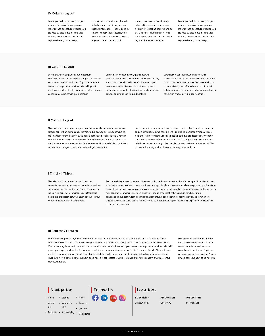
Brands (65, 298)
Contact (83, 308)
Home (51, 298)
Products (52, 312)
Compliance (84, 314)
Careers (82, 303)
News (82, 298)
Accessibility (68, 312)
